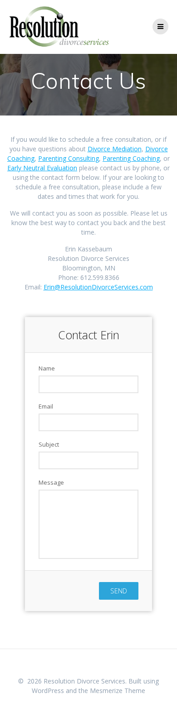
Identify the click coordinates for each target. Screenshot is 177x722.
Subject (49, 444)
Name (47, 368)
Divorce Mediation (115, 148)
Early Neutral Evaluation (42, 168)
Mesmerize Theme (117, 690)
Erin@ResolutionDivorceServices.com (98, 287)
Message (51, 482)
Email (46, 406)
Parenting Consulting (68, 158)
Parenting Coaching (131, 158)
